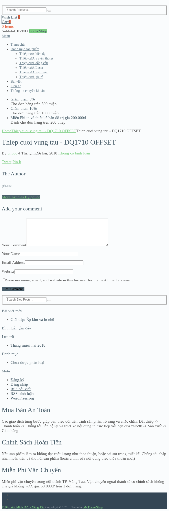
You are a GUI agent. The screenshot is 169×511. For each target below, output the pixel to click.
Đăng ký (17, 379)
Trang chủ (18, 44)
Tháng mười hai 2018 (28, 345)
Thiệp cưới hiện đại (32, 54)
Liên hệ (16, 86)
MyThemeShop (93, 507)
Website (8, 271)
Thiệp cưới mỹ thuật (33, 72)
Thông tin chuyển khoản (28, 91)
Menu (6, 36)
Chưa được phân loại (27, 362)
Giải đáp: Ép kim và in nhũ (32, 319)
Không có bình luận (74, 153)
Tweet (6, 162)
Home (6, 131)
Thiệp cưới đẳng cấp (33, 63)
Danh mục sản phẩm (25, 49)
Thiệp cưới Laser (31, 67)
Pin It (17, 162)
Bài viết (16, 81)
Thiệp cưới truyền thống (36, 58)
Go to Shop (38, 31)
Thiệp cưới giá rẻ (31, 77)
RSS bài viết (21, 389)
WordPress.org (22, 398)
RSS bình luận (22, 393)
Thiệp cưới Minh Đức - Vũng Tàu (23, 507)
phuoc (12, 153)
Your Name (11, 253)
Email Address (13, 262)
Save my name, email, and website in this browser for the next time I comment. (70, 280)
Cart (6, 22)
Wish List (11, 17)
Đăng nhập (19, 384)
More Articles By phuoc (21, 197)
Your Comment (14, 245)
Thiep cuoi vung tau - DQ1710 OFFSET (43, 131)
